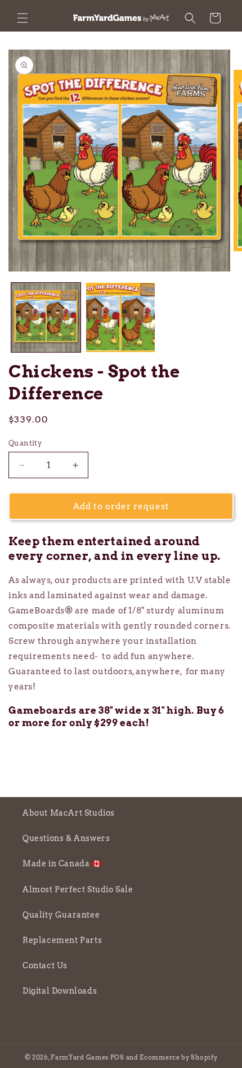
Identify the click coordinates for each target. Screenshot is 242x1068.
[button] (22, 18)
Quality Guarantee (61, 914)
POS (117, 1057)
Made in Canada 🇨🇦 (62, 863)
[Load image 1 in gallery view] (45, 317)
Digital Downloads (60, 990)
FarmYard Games (80, 1057)
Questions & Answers (66, 838)
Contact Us (45, 965)
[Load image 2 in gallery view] (120, 317)
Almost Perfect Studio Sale (78, 889)
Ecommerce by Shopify (178, 1057)
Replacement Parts (62, 940)
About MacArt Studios (69, 812)
